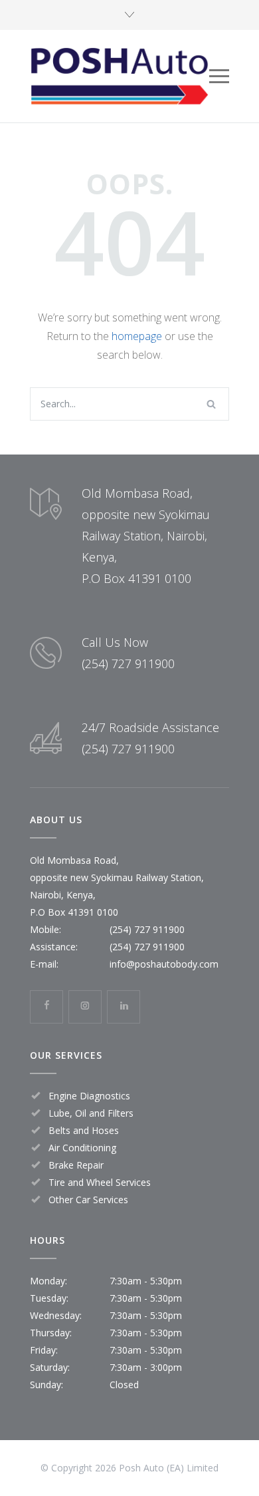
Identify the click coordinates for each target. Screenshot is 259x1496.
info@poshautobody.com (164, 964)
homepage (137, 336)
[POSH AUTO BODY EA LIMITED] (119, 76)
